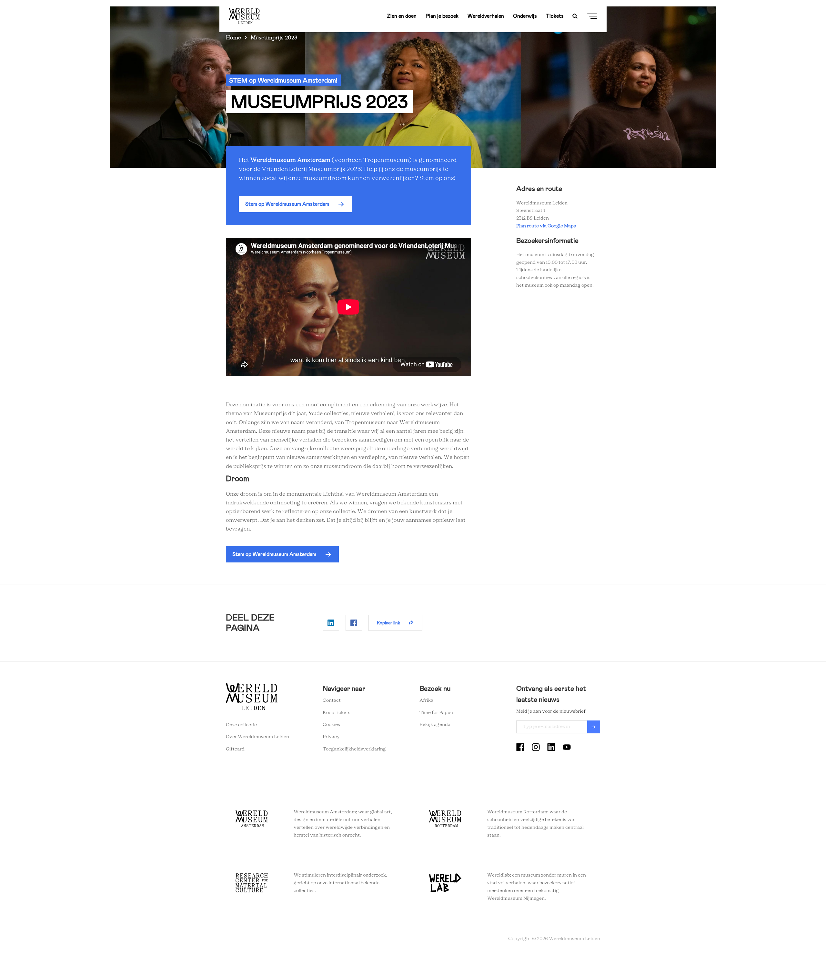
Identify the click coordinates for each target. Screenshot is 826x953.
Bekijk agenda (434, 724)
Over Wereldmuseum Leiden (257, 737)
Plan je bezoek (442, 16)
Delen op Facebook (354, 623)
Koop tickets (336, 712)
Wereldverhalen (486, 16)
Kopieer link (388, 623)
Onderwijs (525, 16)
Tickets (555, 16)
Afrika (426, 700)
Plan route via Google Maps (547, 226)
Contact (332, 700)
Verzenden (593, 726)
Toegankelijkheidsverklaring (354, 749)
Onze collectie (241, 725)
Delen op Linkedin (331, 623)
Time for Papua (436, 712)
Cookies (331, 724)
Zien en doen (402, 16)
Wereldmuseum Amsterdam (290, 160)
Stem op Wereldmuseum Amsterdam (287, 204)
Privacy (331, 737)
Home (233, 37)
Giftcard (235, 749)
